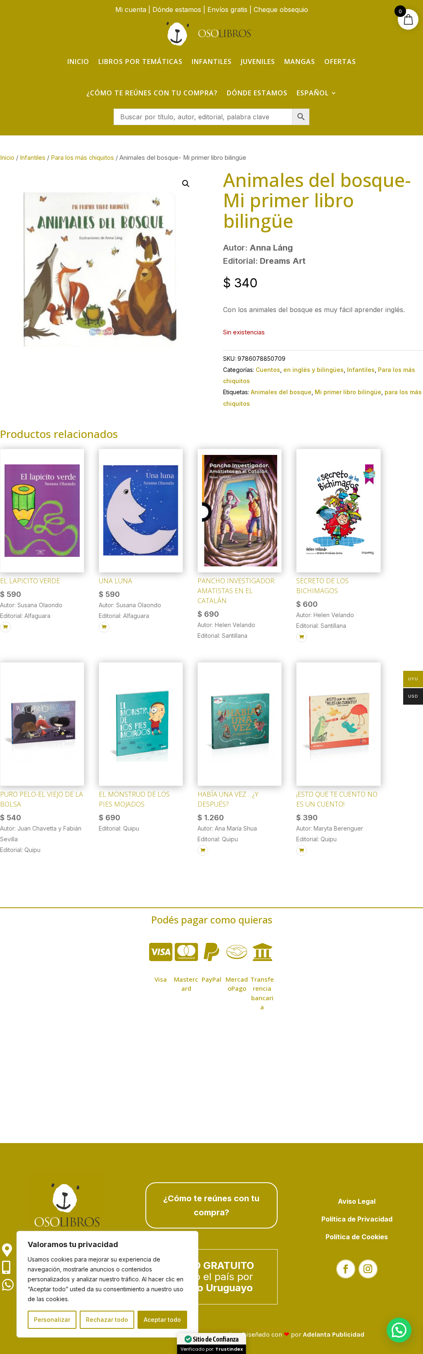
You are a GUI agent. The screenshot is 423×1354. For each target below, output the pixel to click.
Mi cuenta (130, 9)
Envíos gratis (227, 9)
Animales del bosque (281, 391)
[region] (107, 1284)
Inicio (78, 61)
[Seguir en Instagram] (368, 1268)
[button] (185, 183)
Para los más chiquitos (82, 157)
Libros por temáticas (140, 61)
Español (313, 92)
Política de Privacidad (356, 1219)
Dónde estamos (176, 9)
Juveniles (258, 61)
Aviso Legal (356, 1201)
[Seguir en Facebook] (345, 1268)
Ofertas (340, 61)
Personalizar (52, 1319)
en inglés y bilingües (313, 369)
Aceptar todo (162, 1319)
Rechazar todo (107, 1319)
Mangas (299, 61)
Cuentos (268, 369)
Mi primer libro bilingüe (348, 391)
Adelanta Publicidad (333, 1334)
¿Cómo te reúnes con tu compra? (152, 92)
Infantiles (212, 61)
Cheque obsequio (281, 9)
